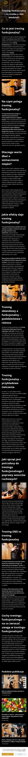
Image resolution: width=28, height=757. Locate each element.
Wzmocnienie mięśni (8, 258)
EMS (22, 589)
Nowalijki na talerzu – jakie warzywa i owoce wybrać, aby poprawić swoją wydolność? (13, 716)
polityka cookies (22, 750)
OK (7, 754)
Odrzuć (20, 754)
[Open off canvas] (24, 3)
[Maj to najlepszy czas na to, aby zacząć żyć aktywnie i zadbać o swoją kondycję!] (14, 730)
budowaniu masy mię (13, 39)
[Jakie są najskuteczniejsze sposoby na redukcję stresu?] (14, 682)
